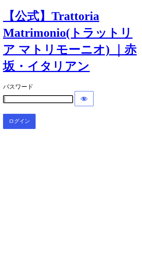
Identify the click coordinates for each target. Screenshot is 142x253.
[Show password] (84, 98)
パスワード (18, 86)
